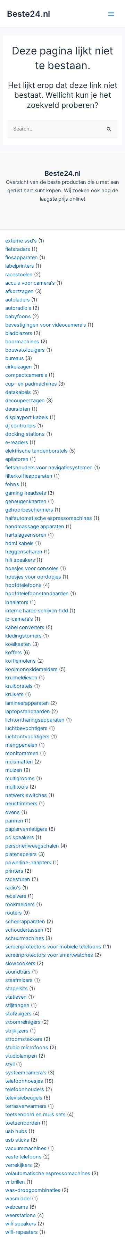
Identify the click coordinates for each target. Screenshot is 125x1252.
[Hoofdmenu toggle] (111, 14)
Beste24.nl (28, 14)
